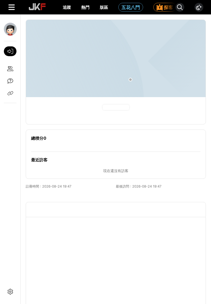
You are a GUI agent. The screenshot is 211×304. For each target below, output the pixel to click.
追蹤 (67, 7)
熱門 (85, 7)
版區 (104, 7)
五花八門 (130, 7)
